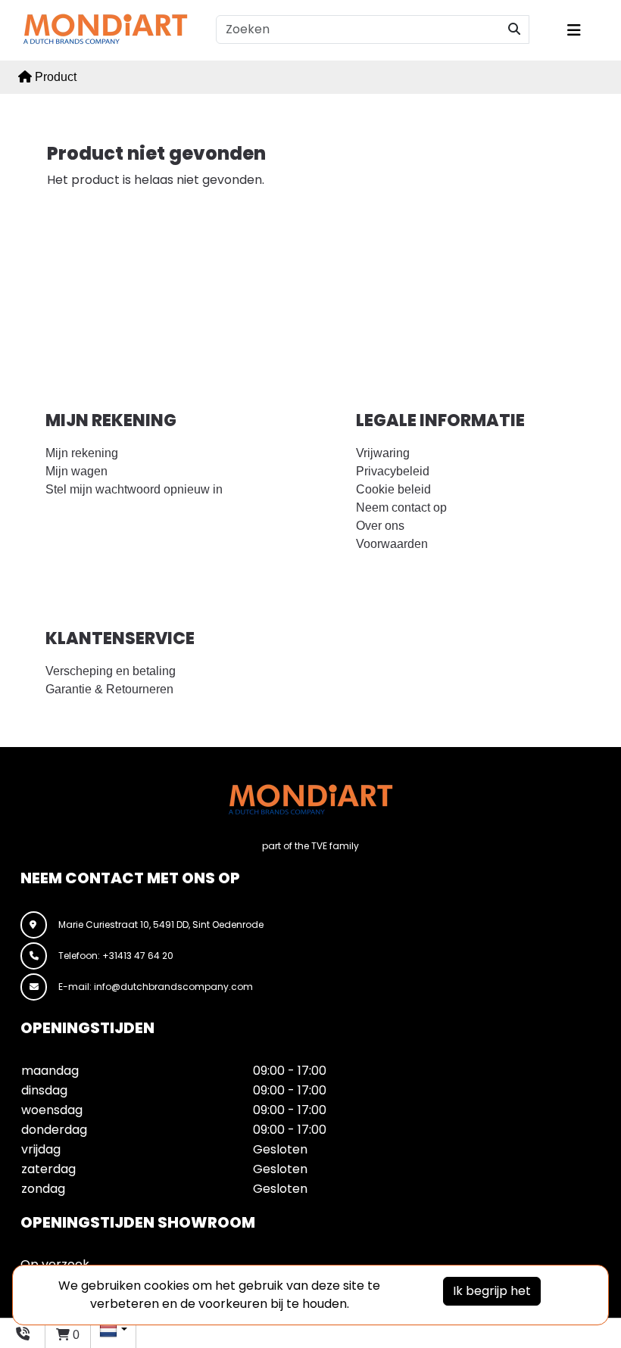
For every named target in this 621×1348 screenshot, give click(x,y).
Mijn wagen (76, 471)
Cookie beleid (393, 489)
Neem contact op (401, 507)
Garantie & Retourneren (109, 689)
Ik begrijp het (492, 1291)
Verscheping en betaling (110, 671)
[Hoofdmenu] (584, 30)
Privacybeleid (392, 471)
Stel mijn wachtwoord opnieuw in (134, 489)
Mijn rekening (81, 453)
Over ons (380, 525)
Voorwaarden (392, 543)
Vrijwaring (383, 453)
